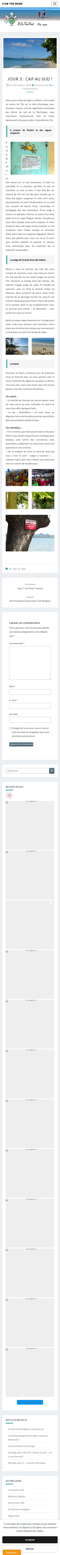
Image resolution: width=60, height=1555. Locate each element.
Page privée (14, 1515)
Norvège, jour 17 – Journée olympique (27, 1462)
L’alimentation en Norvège (21, 1446)
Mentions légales (16, 1496)
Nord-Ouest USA (16, 1502)
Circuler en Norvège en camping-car (26, 1429)
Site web (13, 714)
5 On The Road (12, 3)
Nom (12, 686)
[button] (30, 825)
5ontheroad (41, 85)
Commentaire (17, 643)
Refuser (30, 1548)
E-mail (13, 700)
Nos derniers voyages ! (19, 1509)
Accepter (30, 1539)
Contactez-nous (16, 1489)
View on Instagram (31, 1402)
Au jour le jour (17, 568)
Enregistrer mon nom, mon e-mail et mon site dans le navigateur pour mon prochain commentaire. (31, 732)
